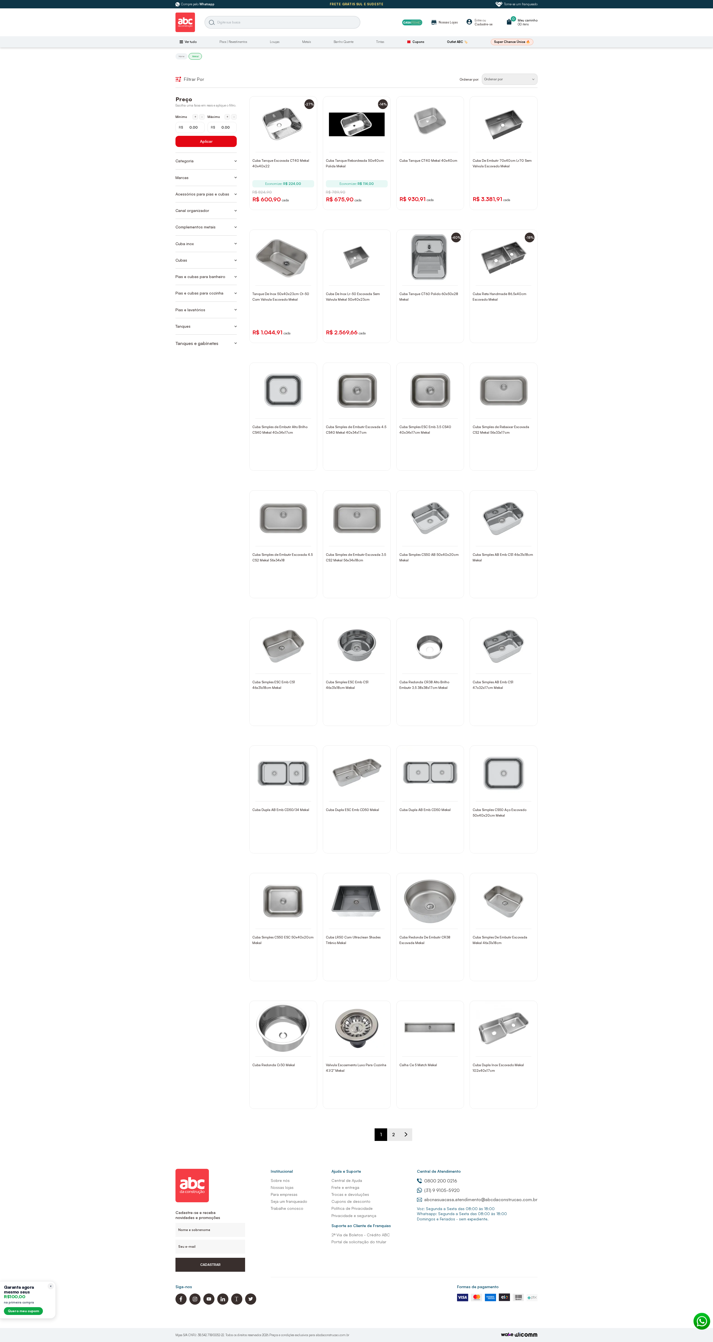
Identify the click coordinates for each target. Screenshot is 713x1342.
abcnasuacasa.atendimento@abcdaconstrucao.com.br (481, 1199)
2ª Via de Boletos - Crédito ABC (360, 1234)
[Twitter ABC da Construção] (250, 1303)
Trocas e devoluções (350, 1194)
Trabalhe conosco (287, 1208)
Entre (478, 20)
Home (181, 56)
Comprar (287, 146)
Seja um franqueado (289, 1201)
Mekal (195, 56)
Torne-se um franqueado (521, 4)
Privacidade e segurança (353, 1215)
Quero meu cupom (23, 1311)
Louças (274, 42)
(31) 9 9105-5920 (442, 1190)
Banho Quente (343, 42)
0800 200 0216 (440, 1181)
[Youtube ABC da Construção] (208, 1303)
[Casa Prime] (412, 22)
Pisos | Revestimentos (233, 42)
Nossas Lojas (444, 22)
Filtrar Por (194, 79)
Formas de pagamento (478, 1286)
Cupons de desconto (350, 1201)
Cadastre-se (483, 24)
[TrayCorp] (507, 1335)
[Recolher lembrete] (51, 1286)
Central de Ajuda (346, 1180)
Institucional (282, 1171)
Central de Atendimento (439, 1171)
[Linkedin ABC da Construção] (222, 1303)
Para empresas (284, 1194)
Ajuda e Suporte (346, 1171)
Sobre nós (280, 1180)
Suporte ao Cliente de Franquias (361, 1225)
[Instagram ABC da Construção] (195, 1303)
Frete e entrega (345, 1187)
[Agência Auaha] (526, 1335)
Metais (306, 42)
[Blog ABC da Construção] (236, 1303)
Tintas (380, 42)
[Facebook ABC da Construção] (181, 1303)
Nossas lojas (282, 1187)
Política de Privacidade (352, 1208)
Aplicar (206, 141)
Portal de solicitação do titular (358, 1241)
